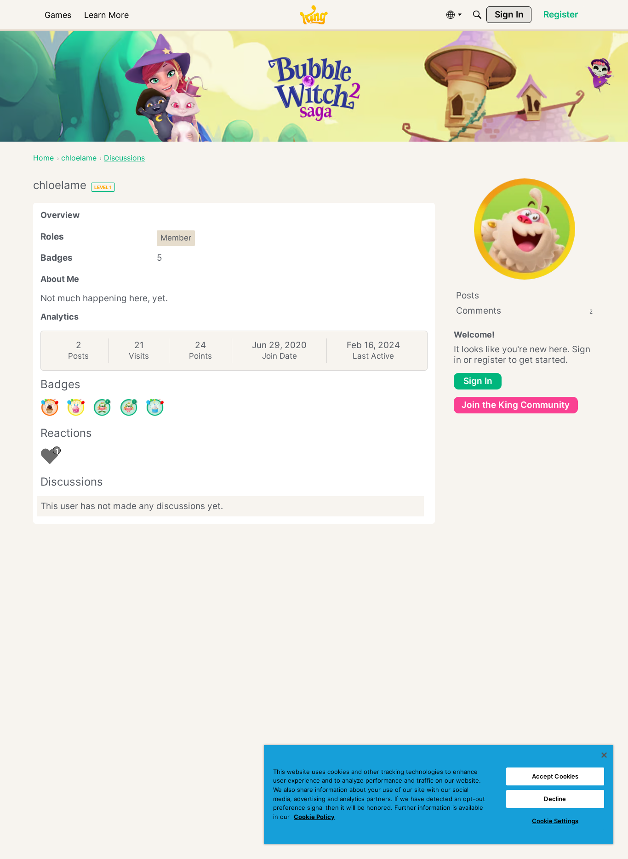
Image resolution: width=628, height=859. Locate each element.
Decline (555, 798)
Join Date (279, 356)
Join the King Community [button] (516, 405)
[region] (438, 794)
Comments (524, 310)
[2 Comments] (102, 407)
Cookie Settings (555, 821)
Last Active (373, 356)
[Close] (604, 755)
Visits (139, 356)
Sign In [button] (477, 381)
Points (200, 356)
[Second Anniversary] (76, 407)
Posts (78, 356)
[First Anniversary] (155, 407)
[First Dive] (128, 407)
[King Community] (313, 15)
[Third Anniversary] (49, 407)
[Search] (477, 14)
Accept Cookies (555, 776)
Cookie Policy (314, 816)
